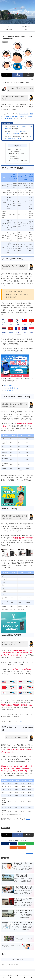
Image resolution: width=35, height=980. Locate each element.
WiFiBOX (15, 116)
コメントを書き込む (17, 959)
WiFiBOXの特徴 (13, 156)
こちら (20, 721)
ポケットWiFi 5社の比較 (15, 149)
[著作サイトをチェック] (9, 843)
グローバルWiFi (23, 114)
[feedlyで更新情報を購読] (26, 843)
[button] (28, 75)
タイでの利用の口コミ (10, 390)
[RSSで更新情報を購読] (18, 847)
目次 (15, 146)
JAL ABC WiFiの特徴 (14, 158)
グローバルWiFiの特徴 (14, 151)
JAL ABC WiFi (23, 116)
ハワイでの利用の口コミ (11, 388)
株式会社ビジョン (8, 334)
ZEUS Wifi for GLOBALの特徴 (16, 154)
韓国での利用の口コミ (10, 385)
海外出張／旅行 (6, 827)
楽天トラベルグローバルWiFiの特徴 (18, 161)
